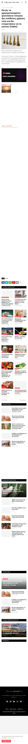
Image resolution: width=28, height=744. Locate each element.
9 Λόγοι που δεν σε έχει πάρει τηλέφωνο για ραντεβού (7, 392)
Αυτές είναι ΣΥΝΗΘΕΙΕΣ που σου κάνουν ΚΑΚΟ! (20, 320)
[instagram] (17, 701)
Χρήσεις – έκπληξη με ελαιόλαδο (20, 337)
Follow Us (20, 709)
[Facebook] (3, 282)
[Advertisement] (14, 107)
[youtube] (14, 701)
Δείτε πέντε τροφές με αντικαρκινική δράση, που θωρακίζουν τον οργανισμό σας (7, 373)
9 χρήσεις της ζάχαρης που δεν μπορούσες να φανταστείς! (19, 435)
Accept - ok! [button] (6, 741)
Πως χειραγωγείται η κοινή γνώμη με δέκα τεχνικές (20, 392)
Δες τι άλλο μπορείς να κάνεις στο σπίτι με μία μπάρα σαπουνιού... (7, 321)
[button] (2, 2)
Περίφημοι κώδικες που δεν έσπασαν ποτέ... (20, 356)
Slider (11, 7)
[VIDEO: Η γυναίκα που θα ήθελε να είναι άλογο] (6, 502)
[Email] (17, 282)
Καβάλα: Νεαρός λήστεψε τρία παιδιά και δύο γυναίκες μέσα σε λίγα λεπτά (19, 534)
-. (7, 126)
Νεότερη (4, 400)
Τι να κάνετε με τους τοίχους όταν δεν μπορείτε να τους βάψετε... (20, 301)
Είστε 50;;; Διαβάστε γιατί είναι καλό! (19, 508)
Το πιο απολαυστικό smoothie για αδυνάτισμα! (7, 356)
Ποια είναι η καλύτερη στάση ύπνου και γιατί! (18, 416)
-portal (6, 85)
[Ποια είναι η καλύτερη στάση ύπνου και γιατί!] (6, 418)
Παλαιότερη (22, 400)
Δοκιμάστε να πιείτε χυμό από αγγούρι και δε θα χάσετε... (20, 372)
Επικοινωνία (13, 709)
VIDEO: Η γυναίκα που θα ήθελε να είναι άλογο (18, 500)
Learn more (11, 738)
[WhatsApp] (10, 282)
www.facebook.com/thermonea (10, 127)
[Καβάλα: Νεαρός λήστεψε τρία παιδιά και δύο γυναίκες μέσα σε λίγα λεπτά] (6, 534)
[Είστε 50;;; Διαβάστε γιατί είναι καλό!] (6, 510)
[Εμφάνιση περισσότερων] (20, 282)
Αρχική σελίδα (5, 7)
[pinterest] (21, 701)
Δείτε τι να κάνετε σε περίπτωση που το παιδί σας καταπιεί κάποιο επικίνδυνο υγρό (18, 426)
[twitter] (10, 701)
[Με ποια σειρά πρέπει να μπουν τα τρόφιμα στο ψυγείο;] (6, 444)
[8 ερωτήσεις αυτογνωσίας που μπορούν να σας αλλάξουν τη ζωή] (6, 410)
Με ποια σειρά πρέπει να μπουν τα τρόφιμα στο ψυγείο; (18, 443)
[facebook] (7, 701)
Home (6, 709)
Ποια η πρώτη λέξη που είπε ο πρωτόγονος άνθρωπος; (7, 339)
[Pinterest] (13, 282)
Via (2, 67)
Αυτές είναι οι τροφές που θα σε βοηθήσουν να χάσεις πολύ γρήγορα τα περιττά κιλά (7, 302)
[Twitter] (6, 282)
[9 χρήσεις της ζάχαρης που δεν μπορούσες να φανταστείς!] (6, 436)
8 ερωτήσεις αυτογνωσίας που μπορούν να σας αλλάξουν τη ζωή (19, 409)
